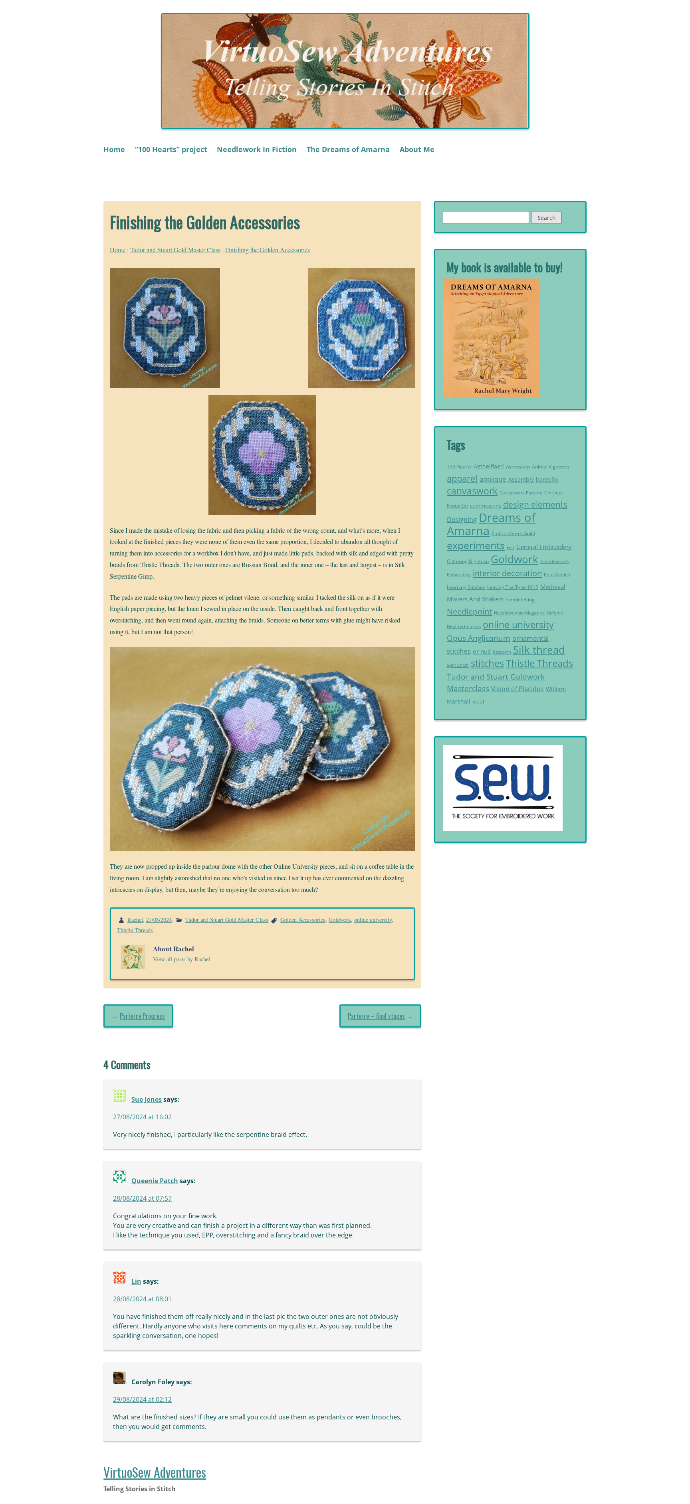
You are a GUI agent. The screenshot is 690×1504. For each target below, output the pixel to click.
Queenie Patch (154, 1180)
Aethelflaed (489, 466)
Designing (462, 519)
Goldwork (340, 919)
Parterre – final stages (376, 1016)
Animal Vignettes (550, 466)
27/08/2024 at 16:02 (142, 1117)
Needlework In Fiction (257, 149)
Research (502, 652)
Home (114, 149)
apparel (462, 478)
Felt (510, 547)
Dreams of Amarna (491, 524)
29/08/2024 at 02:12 (142, 1399)
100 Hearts (459, 467)
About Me (417, 149)
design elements (535, 504)
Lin (136, 1281)
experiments (476, 545)
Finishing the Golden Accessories (267, 249)
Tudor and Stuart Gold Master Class (175, 249)
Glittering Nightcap (468, 561)
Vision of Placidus (517, 688)
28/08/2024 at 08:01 (142, 1299)
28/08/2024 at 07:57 (142, 1198)
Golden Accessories (302, 919)
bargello (547, 479)
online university (373, 919)
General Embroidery (544, 547)
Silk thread (539, 650)
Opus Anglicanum (478, 637)
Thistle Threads (135, 930)
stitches (487, 663)
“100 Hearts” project (171, 149)
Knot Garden (557, 574)
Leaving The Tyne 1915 (512, 587)
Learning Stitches (466, 587)
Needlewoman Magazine (519, 613)
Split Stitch (458, 665)
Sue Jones (146, 1099)
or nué (482, 651)
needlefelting (520, 600)
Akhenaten (518, 466)
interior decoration (507, 573)
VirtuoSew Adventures (154, 1471)
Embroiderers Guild (513, 533)
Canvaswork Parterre (521, 493)
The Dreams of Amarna (348, 149)
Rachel (135, 919)
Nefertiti (555, 613)
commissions (485, 505)
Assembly (521, 479)
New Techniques (464, 626)
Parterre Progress (142, 1016)
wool (478, 701)
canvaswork (472, 491)
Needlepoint (469, 611)
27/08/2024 (159, 919)
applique (493, 479)
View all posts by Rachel (181, 959)
